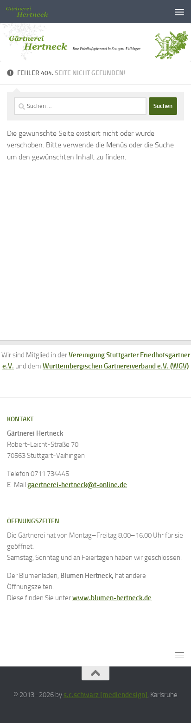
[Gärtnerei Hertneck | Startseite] (34, 11)
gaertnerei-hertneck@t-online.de (77, 485)
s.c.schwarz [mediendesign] (105, 695)
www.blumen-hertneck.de (112, 598)
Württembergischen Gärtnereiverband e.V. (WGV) (116, 366)
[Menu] (179, 11)
